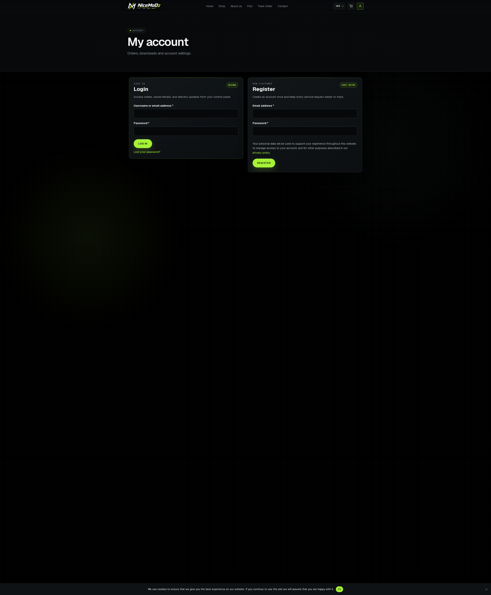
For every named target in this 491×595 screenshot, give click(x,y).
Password (141, 123)
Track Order (265, 6)
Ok (339, 589)
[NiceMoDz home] (144, 6)
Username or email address (153, 105)
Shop (222, 6)
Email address (263, 105)
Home (209, 6)
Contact (283, 6)
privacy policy (261, 152)
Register (264, 163)
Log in (142, 143)
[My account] (360, 6)
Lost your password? (147, 152)
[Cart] (351, 6)
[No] (486, 589)
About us (236, 6)
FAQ (249, 6)
